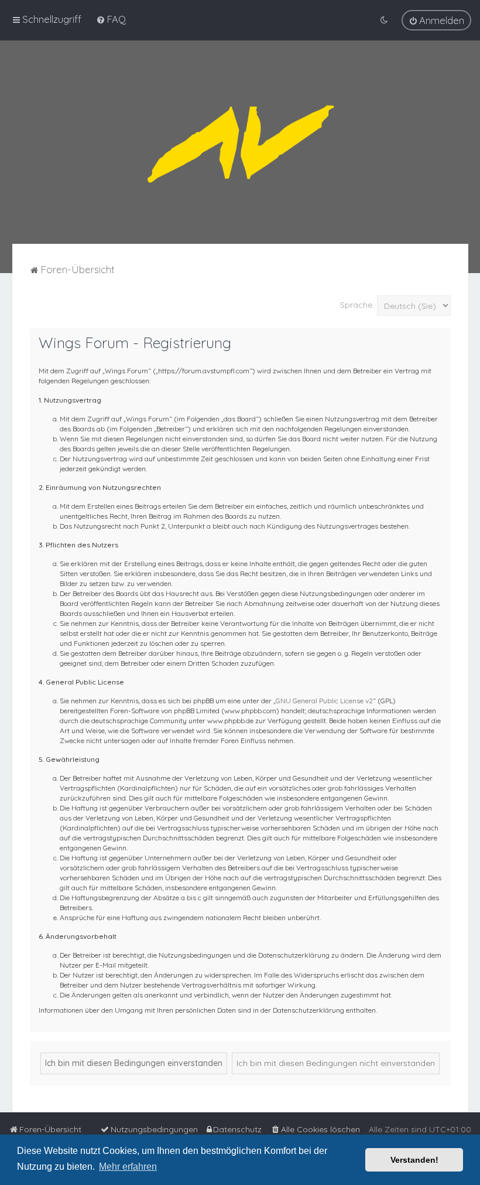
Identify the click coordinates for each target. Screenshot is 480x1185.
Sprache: (357, 304)
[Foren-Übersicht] (240, 142)
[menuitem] (111, 19)
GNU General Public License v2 (324, 700)
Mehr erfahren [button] (128, 1167)
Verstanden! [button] (414, 1159)
